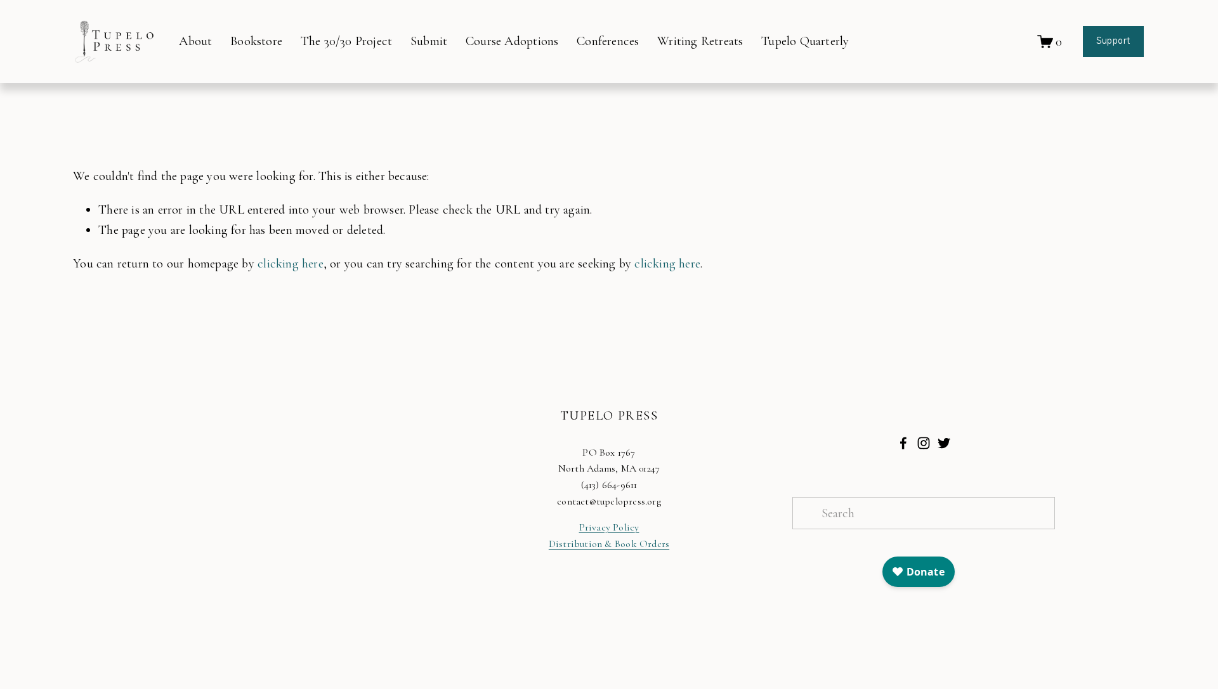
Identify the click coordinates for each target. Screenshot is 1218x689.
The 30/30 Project (346, 41)
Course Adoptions (512, 41)
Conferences (608, 41)
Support (1113, 41)
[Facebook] (903, 443)
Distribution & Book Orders (609, 544)
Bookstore (256, 41)
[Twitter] (944, 443)
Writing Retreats (700, 41)
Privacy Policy (609, 527)
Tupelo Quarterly (805, 41)
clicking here (291, 263)
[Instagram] (923, 443)
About (195, 41)
